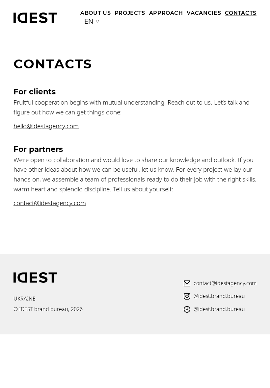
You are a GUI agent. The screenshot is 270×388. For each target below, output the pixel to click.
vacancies (204, 13)
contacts (240, 13)
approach (166, 13)
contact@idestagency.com (50, 202)
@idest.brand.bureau (219, 296)
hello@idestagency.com (46, 125)
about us (95, 13)
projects (130, 13)
